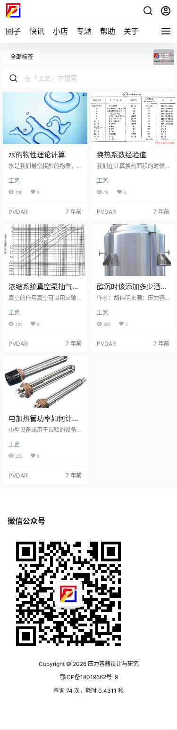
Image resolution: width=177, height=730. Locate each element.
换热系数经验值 (121, 154)
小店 (60, 31)
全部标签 (21, 56)
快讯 (36, 31)
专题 (84, 31)
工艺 (14, 180)
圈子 (13, 31)
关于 (131, 31)
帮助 (107, 31)
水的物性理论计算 (36, 154)
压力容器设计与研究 (112, 663)
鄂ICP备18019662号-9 (88, 677)
